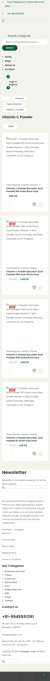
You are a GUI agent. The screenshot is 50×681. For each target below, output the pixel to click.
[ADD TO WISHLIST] (34, 204)
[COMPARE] (40, 204)
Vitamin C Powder (29, 185)
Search (25, 676)
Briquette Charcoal (15, 571)
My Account (8, 676)
